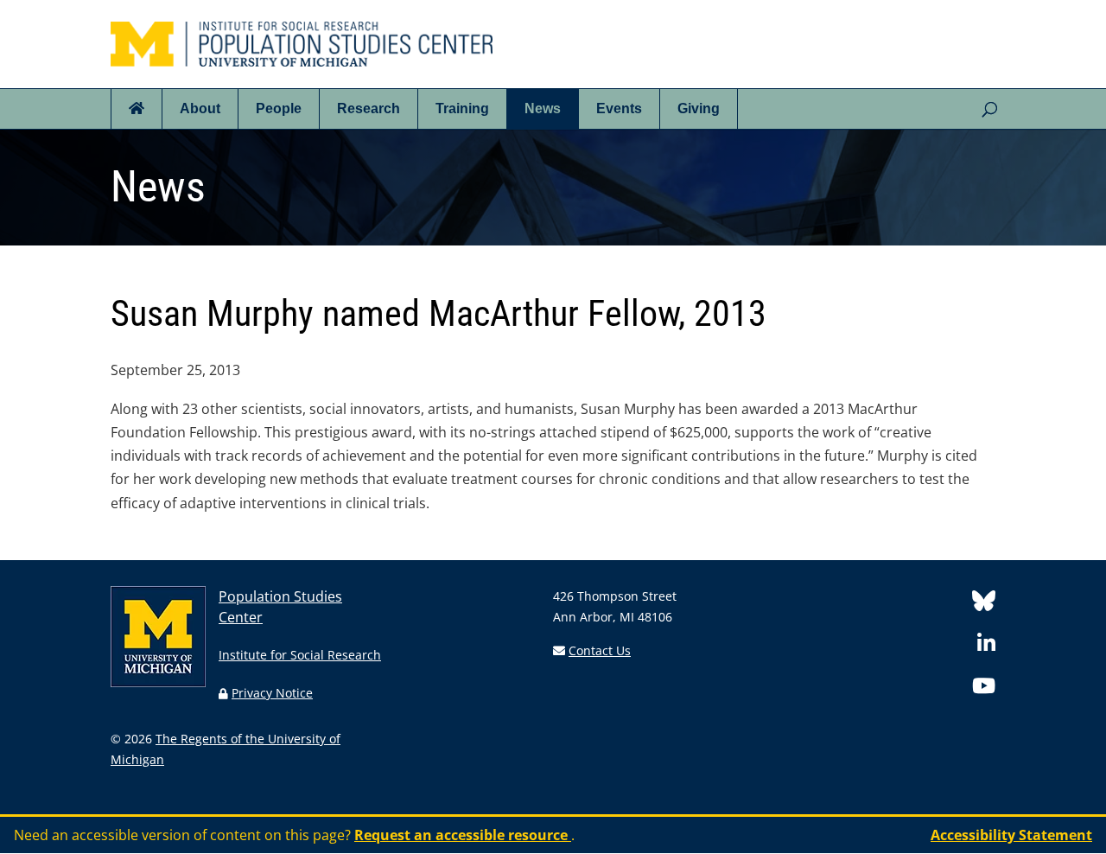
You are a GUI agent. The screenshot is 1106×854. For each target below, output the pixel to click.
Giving (698, 108)
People (279, 108)
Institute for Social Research (300, 655)
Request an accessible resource (462, 834)
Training (462, 108)
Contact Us (600, 650)
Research (368, 108)
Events (619, 108)
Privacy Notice (272, 693)
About (200, 108)
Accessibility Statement (1011, 834)
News (542, 108)
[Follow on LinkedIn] (986, 646)
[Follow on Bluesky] (983, 604)
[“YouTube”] (983, 688)
